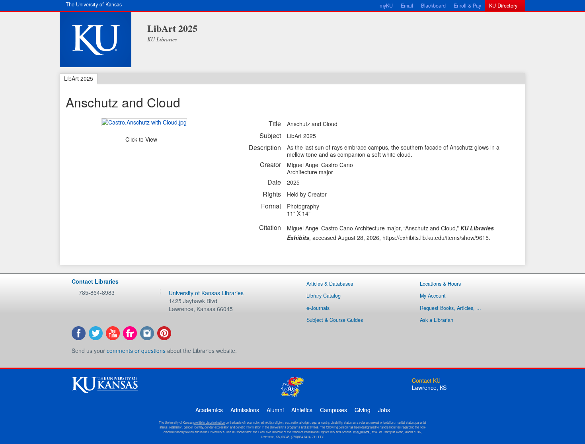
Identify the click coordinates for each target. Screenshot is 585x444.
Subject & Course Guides (334, 319)
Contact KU (426, 380)
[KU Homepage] (95, 39)
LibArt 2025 (172, 28)
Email (407, 5)
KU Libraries (162, 39)
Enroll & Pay (467, 5)
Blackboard (433, 5)
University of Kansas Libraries (206, 293)
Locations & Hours (440, 283)
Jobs (384, 410)
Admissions (244, 410)
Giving (362, 410)
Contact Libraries (95, 281)
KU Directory (503, 5)
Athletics (301, 410)
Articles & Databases (329, 283)
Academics (209, 410)
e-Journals (318, 308)
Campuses (333, 410)
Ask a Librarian (436, 319)
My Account (433, 295)
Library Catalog (323, 295)
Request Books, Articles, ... (450, 308)
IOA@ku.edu (361, 432)
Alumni (275, 410)
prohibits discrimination (209, 422)
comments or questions (136, 350)
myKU (386, 5)
